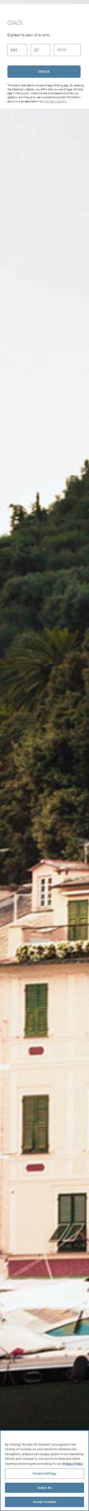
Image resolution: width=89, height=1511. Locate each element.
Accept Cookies (44, 1502)
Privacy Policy (73, 1464)
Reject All (44, 1488)
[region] (44, 1470)
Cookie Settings (44, 1473)
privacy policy (55, 101)
